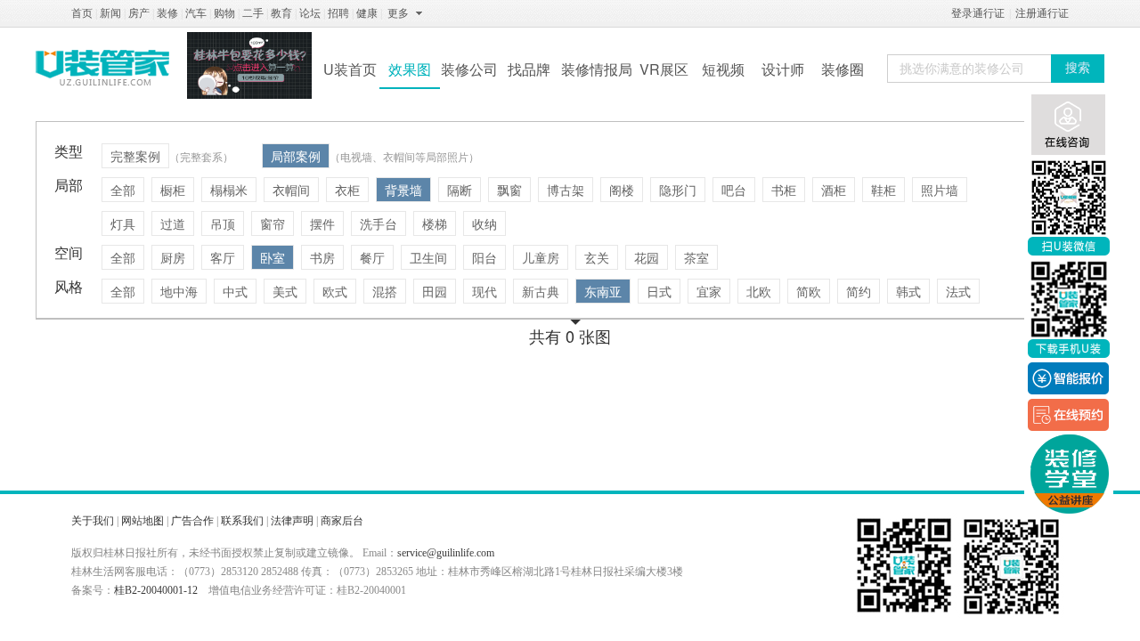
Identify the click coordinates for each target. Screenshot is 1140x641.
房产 (139, 13)
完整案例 (135, 156)
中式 (235, 291)
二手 (253, 13)
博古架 (565, 190)
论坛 (310, 13)
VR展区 (663, 69)
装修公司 (469, 69)
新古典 (540, 291)
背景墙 (403, 190)
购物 (224, 13)
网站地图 (142, 521)
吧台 (733, 190)
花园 (646, 257)
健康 (367, 13)
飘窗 (509, 190)
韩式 (908, 291)
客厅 (222, 257)
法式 (958, 291)
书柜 (783, 190)
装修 (167, 13)
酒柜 (833, 190)
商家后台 (342, 521)
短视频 (723, 69)
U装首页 (350, 69)
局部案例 (296, 156)
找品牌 (529, 69)
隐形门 (677, 190)
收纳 (484, 223)
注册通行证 (1042, 13)
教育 (281, 13)
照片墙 (939, 190)
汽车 (196, 13)
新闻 (110, 13)
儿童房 (540, 257)
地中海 (179, 291)
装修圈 (842, 69)
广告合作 (192, 521)
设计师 (782, 69)
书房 (322, 257)
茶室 (696, 257)
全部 (122, 190)
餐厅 (372, 257)
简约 (858, 291)
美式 (285, 291)
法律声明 (292, 521)
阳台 (484, 257)
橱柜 (172, 190)
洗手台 (378, 223)
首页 (82, 13)
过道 (172, 223)
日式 (659, 291)
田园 (434, 291)
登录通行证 (978, 13)
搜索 (1077, 68)
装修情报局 (596, 69)
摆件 (322, 223)
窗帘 (272, 223)
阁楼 (621, 190)
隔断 (459, 190)
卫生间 (428, 257)
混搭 (384, 291)
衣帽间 (291, 190)
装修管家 (102, 67)
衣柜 (347, 190)
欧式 (334, 291)
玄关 (596, 257)
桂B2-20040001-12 (156, 590)
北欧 (758, 291)
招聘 (338, 13)
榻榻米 (229, 190)
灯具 (122, 223)
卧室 (272, 257)
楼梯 (434, 223)
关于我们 (92, 521)
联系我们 (242, 521)
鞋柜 (883, 190)
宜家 (708, 291)
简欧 (808, 291)
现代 (484, 291)
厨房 (172, 257)
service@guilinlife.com (445, 553)
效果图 (409, 69)
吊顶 (222, 223)
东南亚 (603, 291)
